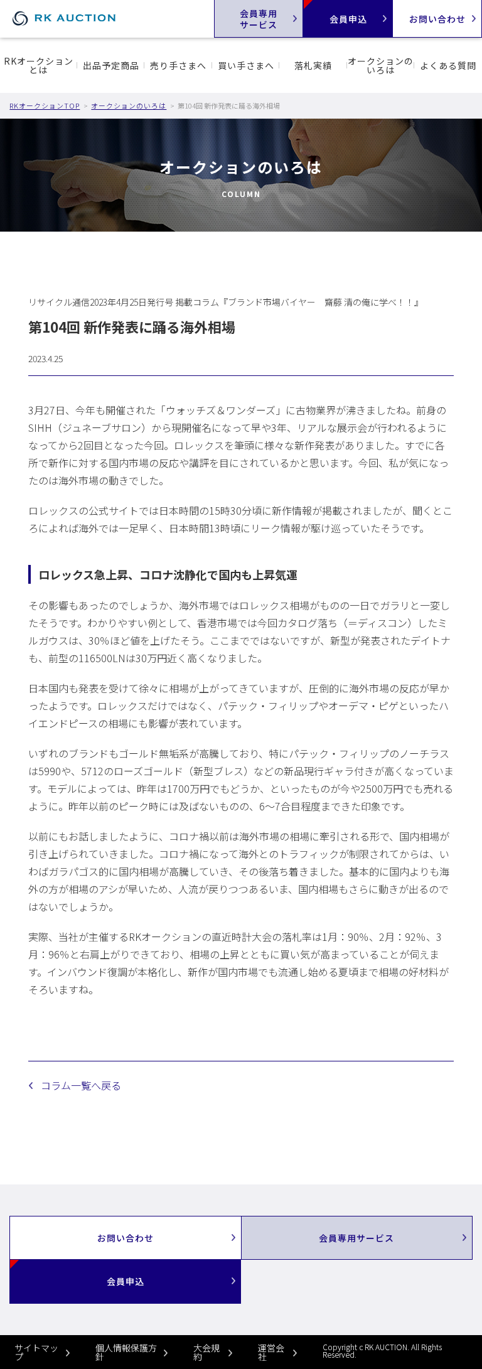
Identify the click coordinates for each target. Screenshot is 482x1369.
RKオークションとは (38, 65)
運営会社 (271, 1352)
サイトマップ (36, 1352)
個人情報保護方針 (126, 1352)
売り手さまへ (178, 65)
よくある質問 (448, 65)
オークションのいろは (381, 65)
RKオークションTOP (44, 105)
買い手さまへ (246, 65)
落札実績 (313, 65)
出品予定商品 (111, 65)
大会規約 (206, 1352)
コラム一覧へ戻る (81, 1085)
